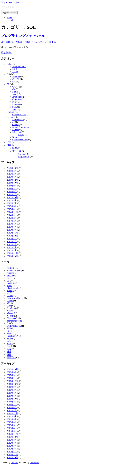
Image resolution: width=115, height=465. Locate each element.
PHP (14, 102)
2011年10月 (12, 256)
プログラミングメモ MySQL (23, 36)
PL (8, 84)
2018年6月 (12, 171)
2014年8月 (12, 218)
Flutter (15, 92)
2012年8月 (12, 238)
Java (14, 94)
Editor (9, 64)
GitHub (10, 20)
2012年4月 (12, 241)
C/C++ (15, 87)
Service (10, 117)
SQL (14, 107)
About (9, 17)
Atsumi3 (36, 42)
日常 (9, 145)
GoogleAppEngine (20, 127)
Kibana (15, 129)
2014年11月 (12, 212)
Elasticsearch (18, 119)
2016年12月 (12, 180)
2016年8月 (12, 188)
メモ (9, 142)
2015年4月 (12, 209)
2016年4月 (12, 194)
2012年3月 (12, 244)
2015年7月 (12, 203)
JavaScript (16, 97)
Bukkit (21, 134)
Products (10, 112)
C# (13, 89)
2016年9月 (12, 185)
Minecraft (16, 132)
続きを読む (6, 52)
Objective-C (17, 99)
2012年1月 (12, 250)
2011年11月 (12, 253)
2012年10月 (12, 235)
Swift (14, 109)
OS (8, 74)
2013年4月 (12, 227)
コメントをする (48, 42)
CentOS (15, 79)
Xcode (15, 71)
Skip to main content (10, 2)
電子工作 (16, 151)
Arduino (21, 154)
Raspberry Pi (23, 156)
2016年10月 (12, 183)
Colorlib (14, 462)
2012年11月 (12, 233)
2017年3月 (12, 174)
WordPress (34, 462)
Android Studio (19, 66)
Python (15, 104)
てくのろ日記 (8, 7)
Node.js (15, 137)
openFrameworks (20, 139)
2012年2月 (12, 247)
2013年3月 (12, 230)
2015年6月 (12, 206)
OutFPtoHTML (19, 114)
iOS (14, 81)
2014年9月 (12, 215)
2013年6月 (12, 224)
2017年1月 (12, 177)
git (13, 122)
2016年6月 (12, 191)
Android (16, 76)
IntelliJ (15, 69)
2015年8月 (12, 200)
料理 (14, 148)
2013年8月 (12, 221)
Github (15, 124)
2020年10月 (12, 168)
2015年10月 (12, 197)
